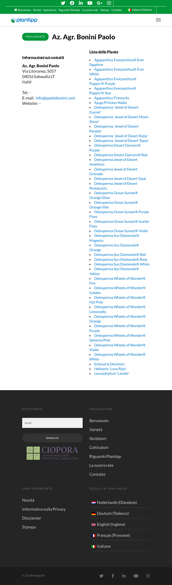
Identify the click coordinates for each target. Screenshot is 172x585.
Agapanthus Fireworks (111, 98)
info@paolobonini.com (55, 97)
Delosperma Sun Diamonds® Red (120, 254)
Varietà (95, 429)
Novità (37, 9)
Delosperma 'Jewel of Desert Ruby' (121, 136)
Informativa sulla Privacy (44, 509)
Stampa (104, 10)
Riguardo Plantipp (69, 10)
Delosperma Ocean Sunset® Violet (121, 231)
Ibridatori (97, 438)
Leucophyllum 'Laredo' (111, 373)
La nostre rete (101, 465)
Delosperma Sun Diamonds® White (121, 264)
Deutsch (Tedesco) (113, 513)
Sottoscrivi (52, 438)
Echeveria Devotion (109, 364)
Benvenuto (24, 9)
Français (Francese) (113, 535)
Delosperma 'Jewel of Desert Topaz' (121, 140)
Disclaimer (31, 518)
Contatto (116, 10)
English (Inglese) (111, 524)
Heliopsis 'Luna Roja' (110, 368)
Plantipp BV (38, 575)
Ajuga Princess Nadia (110, 102)
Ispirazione (49, 9)
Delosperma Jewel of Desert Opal (120, 178)
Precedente (35, 36)
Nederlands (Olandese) (117, 502)
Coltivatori (99, 447)
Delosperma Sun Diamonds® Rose (120, 259)
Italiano (104, 546)
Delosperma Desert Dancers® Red (120, 155)
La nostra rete (90, 10)
